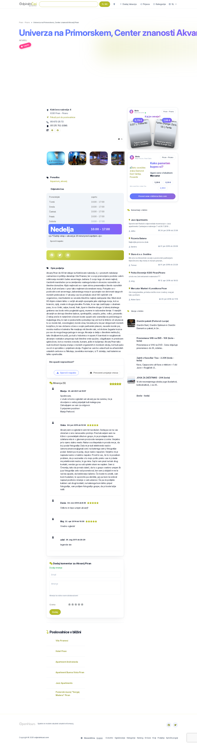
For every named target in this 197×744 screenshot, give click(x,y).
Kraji (154, 738)
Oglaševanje (120, 738)
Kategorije (131, 738)
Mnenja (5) (59, 383)
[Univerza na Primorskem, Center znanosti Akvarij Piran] (56, 158)
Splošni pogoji (172, 738)
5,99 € (157, 182)
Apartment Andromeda (67, 662)
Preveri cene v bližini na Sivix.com (152, 196)
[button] (172, 4)
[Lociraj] (114, 4)
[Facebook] (168, 725)
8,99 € (168, 182)
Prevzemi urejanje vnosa (105, 372)
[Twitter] (175, 725)
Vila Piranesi (62, 640)
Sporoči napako (56, 241)
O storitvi (109, 738)
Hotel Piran (61, 651)
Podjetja (161, 738)
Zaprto (26, 45)
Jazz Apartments (64, 683)
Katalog (140, 738)
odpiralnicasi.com (41, 737)
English (100, 738)
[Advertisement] (98, 80)
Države (148, 738)
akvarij (23, 40)
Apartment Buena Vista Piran (70, 672)
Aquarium (55, 181)
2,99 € (163, 188)
